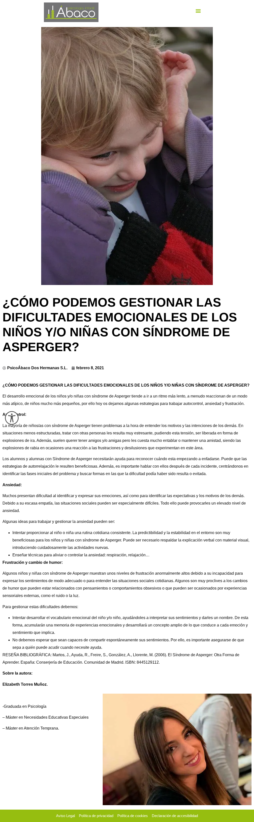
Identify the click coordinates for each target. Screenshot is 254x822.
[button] (198, 11)
